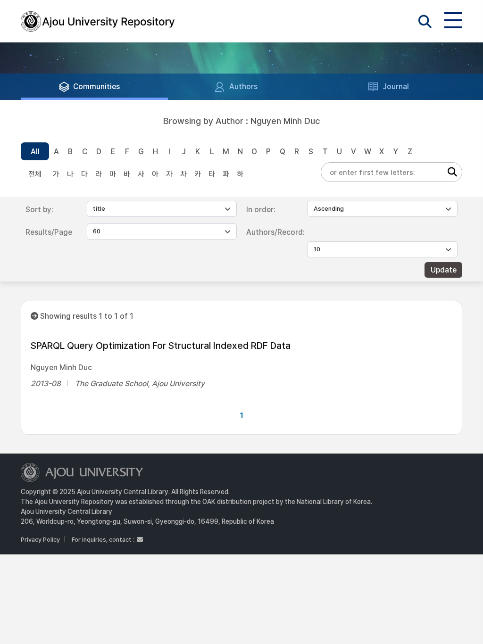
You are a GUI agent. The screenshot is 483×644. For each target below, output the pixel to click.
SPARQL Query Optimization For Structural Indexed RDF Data (161, 345)
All (35, 151)
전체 (35, 174)
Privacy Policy (40, 539)
